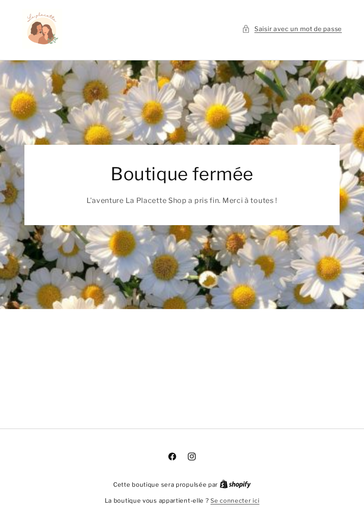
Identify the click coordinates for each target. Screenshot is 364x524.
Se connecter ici (234, 500)
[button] (292, 28)
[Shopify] (235, 484)
